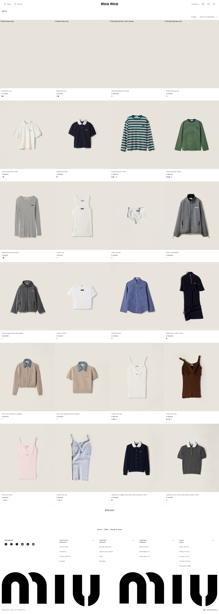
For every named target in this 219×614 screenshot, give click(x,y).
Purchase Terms (185, 566)
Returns (102, 561)
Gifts (106, 529)
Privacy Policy (184, 551)
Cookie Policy (184, 556)
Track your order (106, 551)
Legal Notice (184, 547)
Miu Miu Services (105, 547)
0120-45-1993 (63, 547)
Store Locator (64, 556)
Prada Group (144, 547)
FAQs (101, 556)
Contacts (62, 551)
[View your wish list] (208, 4)
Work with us (144, 556)
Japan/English (212, 610)
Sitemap (62, 561)
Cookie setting (184, 561)
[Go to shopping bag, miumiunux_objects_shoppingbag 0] (214, 4)
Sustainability (144, 551)
